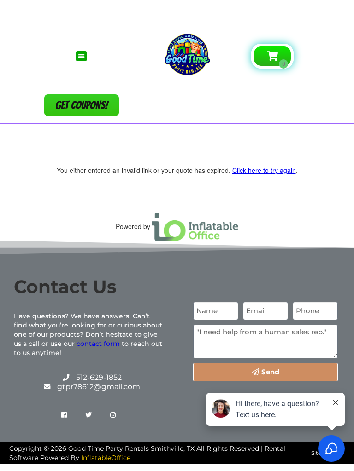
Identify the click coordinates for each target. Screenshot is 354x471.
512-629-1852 (99, 377)
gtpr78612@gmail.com (98, 386)
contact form (98, 343)
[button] (177, 12)
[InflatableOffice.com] (195, 225)
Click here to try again (264, 170)
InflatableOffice (105, 458)
